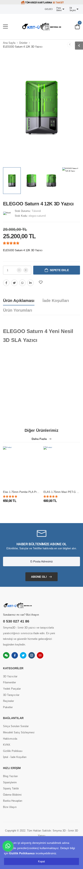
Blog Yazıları (10, 776)
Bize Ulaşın (10, 807)
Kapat (41, 861)
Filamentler (9, 682)
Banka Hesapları (12, 800)
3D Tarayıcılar (11, 694)
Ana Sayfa (9, 42)
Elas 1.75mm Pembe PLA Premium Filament (29, 491)
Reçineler (8, 700)
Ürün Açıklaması (18, 300)
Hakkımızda (10, 738)
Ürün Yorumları (17, 310)
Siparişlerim (10, 782)
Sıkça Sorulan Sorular (16, 726)
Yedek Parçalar (12, 688)
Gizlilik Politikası (13, 750)
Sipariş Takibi (11, 788)
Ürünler (23, 42)
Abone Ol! (39, 576)
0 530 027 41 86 (16, 621)
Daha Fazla (40, 438)
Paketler (8, 707)
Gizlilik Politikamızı (22, 853)
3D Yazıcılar (10, 676)
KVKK (6, 744)
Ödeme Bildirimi (12, 794)
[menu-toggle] (5, 26)
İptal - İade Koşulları (15, 757)
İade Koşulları (56, 300)
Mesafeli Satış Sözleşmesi (18, 732)
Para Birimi (59, 9)
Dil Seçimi (73, 9)
